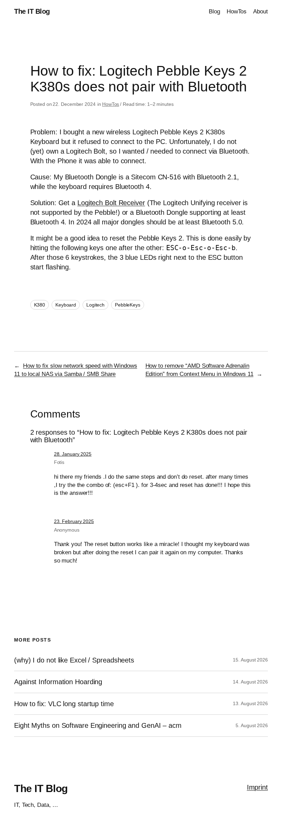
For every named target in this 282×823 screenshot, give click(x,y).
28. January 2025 (72, 454)
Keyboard (65, 305)
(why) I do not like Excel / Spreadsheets (74, 660)
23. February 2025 (74, 521)
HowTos (110, 104)
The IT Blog (32, 11)
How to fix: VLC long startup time (64, 704)
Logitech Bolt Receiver (111, 203)
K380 (39, 305)
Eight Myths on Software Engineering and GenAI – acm (98, 725)
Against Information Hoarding (58, 682)
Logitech (95, 305)
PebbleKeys (127, 305)
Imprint (257, 787)
